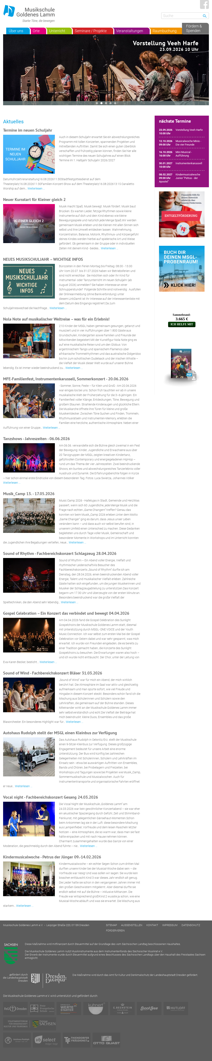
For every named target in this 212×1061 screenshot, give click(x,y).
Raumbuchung (165, 31)
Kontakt (152, 925)
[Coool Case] (149, 1008)
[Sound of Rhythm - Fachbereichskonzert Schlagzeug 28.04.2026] (29, 575)
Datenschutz (191, 925)
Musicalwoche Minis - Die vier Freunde (188, 143)
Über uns (16, 31)
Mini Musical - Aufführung (184, 154)
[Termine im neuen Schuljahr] (29, 154)
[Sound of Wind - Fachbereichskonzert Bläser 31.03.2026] (29, 695)
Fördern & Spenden (194, 28)
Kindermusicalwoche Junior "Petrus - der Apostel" (179, 178)
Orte (36, 31)
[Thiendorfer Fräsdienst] (76, 1040)
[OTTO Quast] (106, 1040)
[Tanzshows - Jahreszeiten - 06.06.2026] (29, 457)
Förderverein (115, 930)
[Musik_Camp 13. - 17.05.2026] (29, 515)
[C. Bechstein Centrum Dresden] (122, 1008)
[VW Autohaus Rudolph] (17, 1040)
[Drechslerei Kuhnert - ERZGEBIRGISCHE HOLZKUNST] (95, 1008)
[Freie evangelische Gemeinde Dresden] (15, 1008)
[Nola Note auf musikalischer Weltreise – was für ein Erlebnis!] (29, 341)
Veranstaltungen (129, 31)
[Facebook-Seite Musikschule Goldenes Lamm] (204, 4)
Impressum (169, 925)
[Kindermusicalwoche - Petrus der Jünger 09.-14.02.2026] (29, 879)
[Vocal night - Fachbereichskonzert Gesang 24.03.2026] (29, 819)
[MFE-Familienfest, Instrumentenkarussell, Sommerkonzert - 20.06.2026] (29, 400)
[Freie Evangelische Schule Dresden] (42, 1008)
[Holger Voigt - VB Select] (47, 1040)
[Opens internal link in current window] (181, 313)
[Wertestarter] (69, 1008)
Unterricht (57, 31)
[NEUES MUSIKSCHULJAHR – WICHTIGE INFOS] (29, 281)
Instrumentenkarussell (189, 163)
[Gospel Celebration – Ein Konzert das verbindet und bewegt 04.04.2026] (29, 635)
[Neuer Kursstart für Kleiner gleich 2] (29, 223)
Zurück (204, 69)
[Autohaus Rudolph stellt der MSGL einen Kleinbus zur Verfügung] (29, 756)
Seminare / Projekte (91, 31)
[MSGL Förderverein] (182, 214)
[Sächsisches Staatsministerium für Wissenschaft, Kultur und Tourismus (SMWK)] (29, 1023)
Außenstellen (131, 925)
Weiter (7, 69)
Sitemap (111, 925)
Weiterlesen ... (36, 188)
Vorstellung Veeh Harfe (166, 45)
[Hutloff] (176, 1008)
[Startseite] (31, 13)
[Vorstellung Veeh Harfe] (106, 69)
